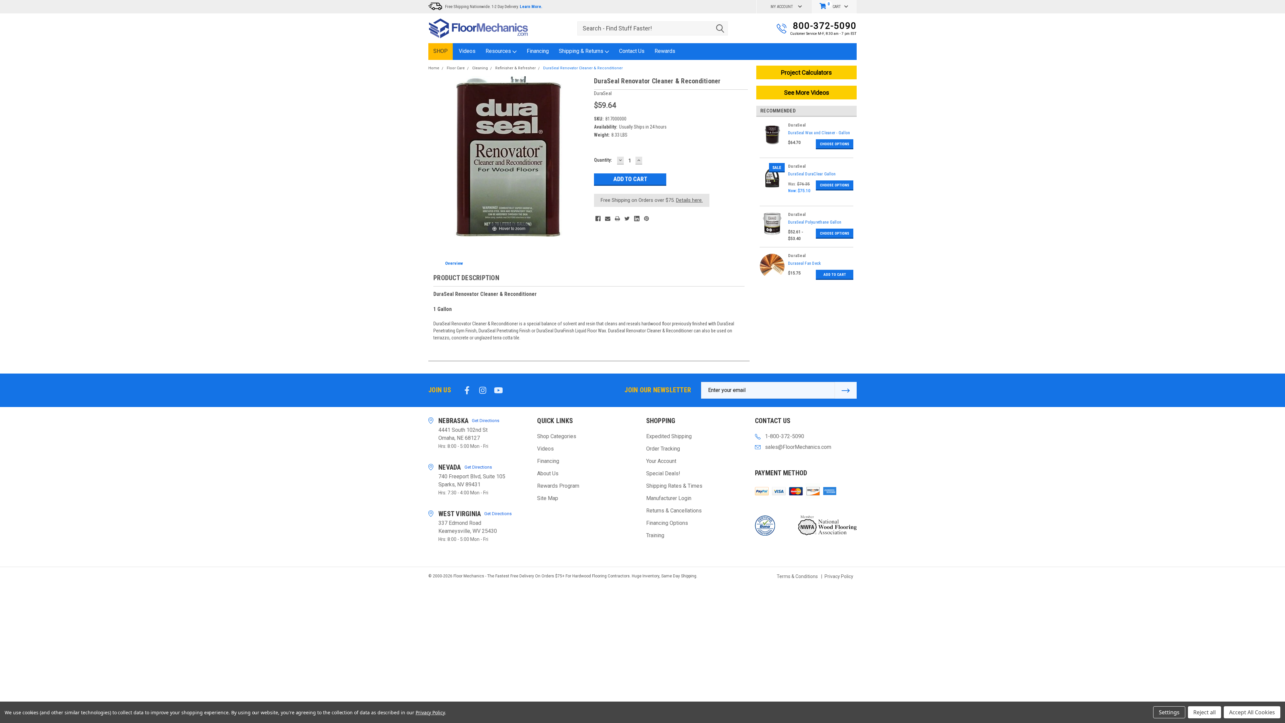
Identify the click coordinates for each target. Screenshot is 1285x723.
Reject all (1204, 712)
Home (433, 68)
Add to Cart (835, 274)
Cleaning (480, 68)
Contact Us (632, 51)
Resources (499, 51)
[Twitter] (627, 218)
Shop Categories (556, 436)
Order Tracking (663, 449)
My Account (782, 6)
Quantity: (603, 160)
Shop (440, 51)
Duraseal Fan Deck (804, 263)
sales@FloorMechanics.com (798, 447)
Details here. (689, 200)
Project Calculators (806, 72)
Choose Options (834, 144)
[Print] (617, 218)
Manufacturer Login (668, 498)
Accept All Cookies (1252, 712)
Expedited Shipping (669, 436)
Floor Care (456, 68)
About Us (548, 473)
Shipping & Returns (582, 51)
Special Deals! (663, 473)
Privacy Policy (839, 576)
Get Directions (485, 420)
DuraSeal (797, 125)
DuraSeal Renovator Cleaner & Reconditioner (583, 68)
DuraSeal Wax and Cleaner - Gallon (819, 132)
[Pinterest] (646, 218)
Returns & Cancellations (674, 510)
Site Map (547, 498)
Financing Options (667, 523)
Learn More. (531, 6)
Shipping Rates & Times (674, 486)
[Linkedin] (636, 218)
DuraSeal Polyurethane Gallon (814, 222)
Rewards (665, 51)
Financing (538, 51)
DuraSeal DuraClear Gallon (812, 173)
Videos (467, 51)
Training (655, 535)
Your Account (661, 461)
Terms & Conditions (797, 576)
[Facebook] (598, 218)
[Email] (607, 218)
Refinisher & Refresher (515, 68)
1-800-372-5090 (784, 436)
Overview (454, 263)
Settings (1169, 712)
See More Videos (806, 92)
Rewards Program (558, 486)
